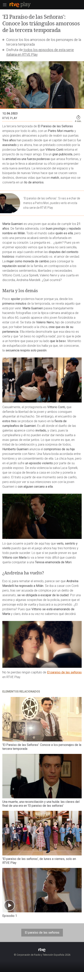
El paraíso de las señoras (64, 672)
